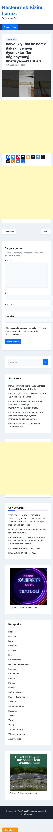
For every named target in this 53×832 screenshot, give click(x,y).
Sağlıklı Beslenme (16, 697)
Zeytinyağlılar (14, 739)
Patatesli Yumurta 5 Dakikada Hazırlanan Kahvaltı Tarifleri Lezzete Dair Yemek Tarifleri (26, 540)
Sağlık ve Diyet (15, 692)
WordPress (22, 811)
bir (24, 65)
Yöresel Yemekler (16, 734)
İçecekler (12, 669)
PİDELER (12, 683)
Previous (9, 232)
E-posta (9, 304)
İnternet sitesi (11, 316)
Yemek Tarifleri (15, 729)
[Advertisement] (26, 126)
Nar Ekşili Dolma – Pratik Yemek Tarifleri (27, 529)
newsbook (39, 811)
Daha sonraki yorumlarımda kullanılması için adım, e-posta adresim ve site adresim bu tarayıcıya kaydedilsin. (25, 331)
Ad (7, 293)
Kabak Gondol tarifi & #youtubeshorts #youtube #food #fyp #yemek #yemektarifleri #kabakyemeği (25, 415)
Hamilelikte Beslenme (18, 664)
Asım (34, 553)
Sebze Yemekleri (16, 706)
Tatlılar (11, 715)
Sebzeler (12, 711)
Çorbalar (12, 650)
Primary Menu (10, 27)
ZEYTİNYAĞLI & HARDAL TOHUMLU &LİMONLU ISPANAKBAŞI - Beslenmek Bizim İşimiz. (26, 521)
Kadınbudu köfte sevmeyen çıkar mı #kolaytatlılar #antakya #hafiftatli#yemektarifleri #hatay (25, 404)
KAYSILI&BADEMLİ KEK (19, 548)
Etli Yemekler (14, 659)
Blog (10, 641)
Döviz (37, 548)
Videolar (11, 39)
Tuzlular (12, 720)
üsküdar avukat (19, 532)
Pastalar (12, 678)
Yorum (8, 260)
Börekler (12, 645)
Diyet (10, 655)
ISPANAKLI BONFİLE (17, 553)
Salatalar (12, 701)
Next (46, 232)
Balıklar (11, 632)
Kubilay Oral (25, 543)
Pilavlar (11, 687)
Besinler (12, 636)
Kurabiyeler (13, 673)
